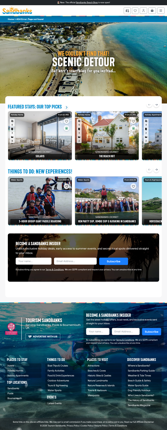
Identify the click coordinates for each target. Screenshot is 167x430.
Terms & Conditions (55, 269)
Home (11, 19)
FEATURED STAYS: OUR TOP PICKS (35, 107)
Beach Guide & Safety (139, 380)
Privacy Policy (73, 425)
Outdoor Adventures (58, 380)
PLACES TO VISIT (97, 359)
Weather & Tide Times (139, 375)
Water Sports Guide (138, 385)
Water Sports (54, 390)
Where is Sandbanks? (139, 365)
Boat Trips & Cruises (58, 365)
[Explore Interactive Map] (127, 10)
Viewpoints (93, 395)
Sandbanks (13, 388)
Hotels (11, 365)
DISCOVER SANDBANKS (141, 359)
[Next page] (156, 104)
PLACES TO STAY (17, 359)
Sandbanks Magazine (139, 405)
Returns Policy (100, 425)
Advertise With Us (45, 336)
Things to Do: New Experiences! (40, 171)
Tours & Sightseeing (58, 385)
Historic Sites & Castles (99, 375)
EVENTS (51, 397)
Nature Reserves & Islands (101, 385)
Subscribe (113, 261)
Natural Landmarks (98, 380)
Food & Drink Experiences (61, 375)
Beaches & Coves (97, 370)
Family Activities (56, 370)
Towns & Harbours (97, 390)
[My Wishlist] (135, 10)
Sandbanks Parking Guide (141, 370)
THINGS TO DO (56, 359)
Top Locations (17, 382)
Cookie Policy (87, 425)
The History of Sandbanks (141, 400)
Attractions (93, 365)
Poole (10, 393)
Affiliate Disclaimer (145, 422)
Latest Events (54, 403)
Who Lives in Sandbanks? (141, 395)
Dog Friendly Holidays (139, 390)
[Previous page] (149, 104)
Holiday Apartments (18, 375)
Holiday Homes (15, 370)
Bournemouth (15, 398)
